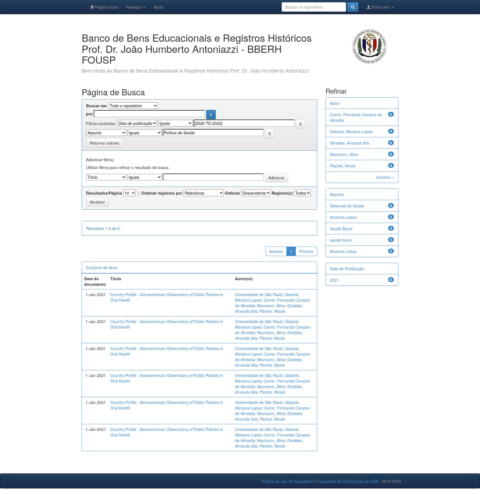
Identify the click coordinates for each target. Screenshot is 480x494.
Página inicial (106, 7)
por (89, 113)
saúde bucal (340, 240)
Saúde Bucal (341, 228)
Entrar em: (381, 7)
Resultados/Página (104, 193)
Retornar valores (104, 143)
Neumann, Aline (271, 305)
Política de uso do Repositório (287, 481)
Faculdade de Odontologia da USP (347, 481)
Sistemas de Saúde (347, 205)
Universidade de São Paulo (258, 294)
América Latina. (344, 217)
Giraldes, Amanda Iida (349, 143)
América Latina (343, 251)
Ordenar (232, 193)
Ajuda (159, 7)
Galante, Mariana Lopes (351, 131)
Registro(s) (282, 193)
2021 (334, 280)
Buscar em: (97, 105)
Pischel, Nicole (272, 311)
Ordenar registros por (161, 193)
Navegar (134, 7)
